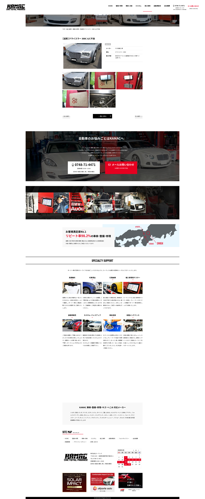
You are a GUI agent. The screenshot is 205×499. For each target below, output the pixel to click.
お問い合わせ (194, 7)
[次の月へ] (139, 450)
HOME (110, 6)
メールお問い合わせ (123, 166)
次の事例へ (138, 116)
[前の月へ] (132, 450)
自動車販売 (157, 6)
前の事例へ (67, 116)
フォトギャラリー (124, 438)
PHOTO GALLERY (102, 202)
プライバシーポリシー (80, 442)
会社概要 (167, 6)
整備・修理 (119, 6)
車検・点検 (129, 6)
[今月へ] (136, 450)
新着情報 (67, 442)
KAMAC (99, 498)
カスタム (138, 6)
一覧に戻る (102, 116)
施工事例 (147, 6)
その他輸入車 (119, 48)
